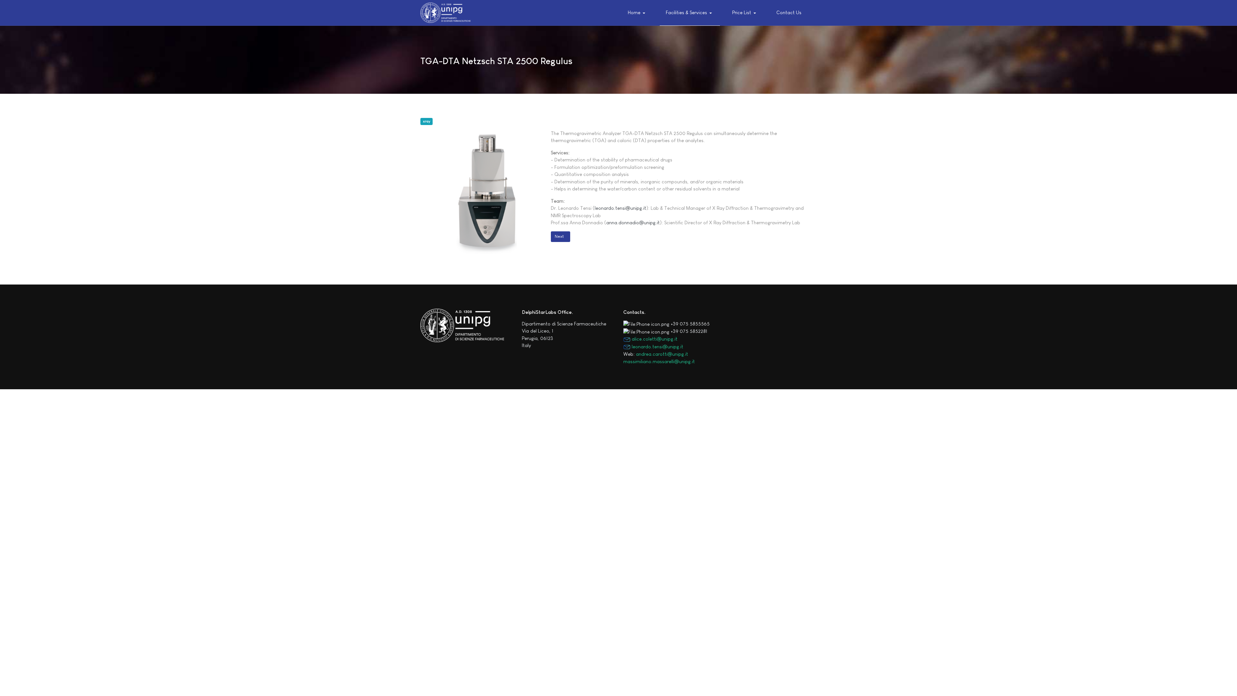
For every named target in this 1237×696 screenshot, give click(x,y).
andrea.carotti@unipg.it (662, 354)
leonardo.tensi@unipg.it (620, 208)
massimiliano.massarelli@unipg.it (659, 361)
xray (426, 121)
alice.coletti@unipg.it (653, 339)
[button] (638, 13)
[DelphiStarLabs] (445, 13)
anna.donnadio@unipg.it (633, 222)
